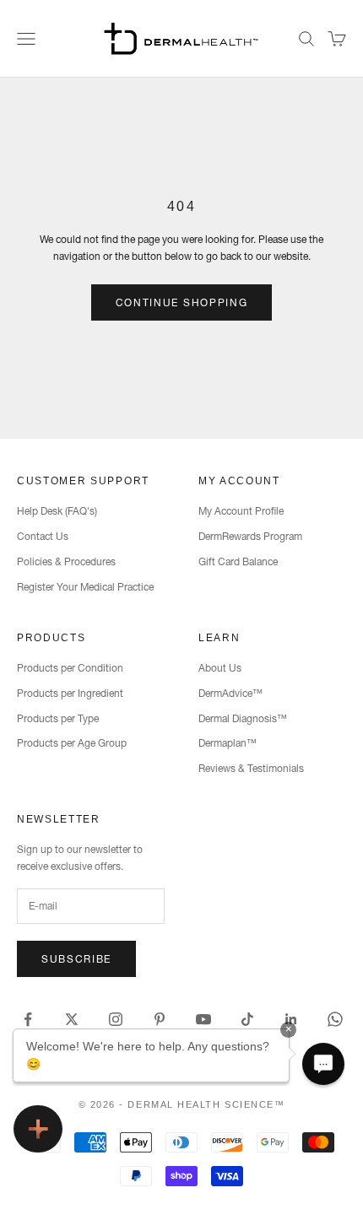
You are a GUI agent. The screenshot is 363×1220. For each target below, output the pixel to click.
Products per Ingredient (70, 693)
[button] (323, 1064)
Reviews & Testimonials (251, 768)
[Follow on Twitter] (71, 1019)
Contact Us (42, 536)
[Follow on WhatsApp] (335, 1019)
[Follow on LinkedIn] (291, 1019)
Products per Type (58, 718)
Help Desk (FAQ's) (57, 511)
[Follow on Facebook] (27, 1019)
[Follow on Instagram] (115, 1019)
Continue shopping (182, 302)
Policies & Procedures (66, 561)
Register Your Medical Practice (85, 586)
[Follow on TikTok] (247, 1019)
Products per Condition (70, 667)
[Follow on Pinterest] (159, 1019)
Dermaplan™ (227, 743)
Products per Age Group (72, 743)
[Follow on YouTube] (203, 1019)
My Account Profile (241, 511)
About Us (219, 667)
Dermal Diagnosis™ (242, 718)
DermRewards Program (250, 536)
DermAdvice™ (230, 693)
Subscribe (76, 959)
